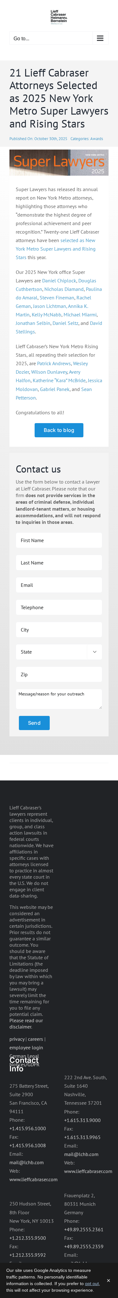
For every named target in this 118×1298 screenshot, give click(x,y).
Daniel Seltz (65, 323)
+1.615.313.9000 (82, 1120)
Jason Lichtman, (50, 306)
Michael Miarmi (80, 314)
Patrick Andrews (54, 363)
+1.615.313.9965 (82, 1137)
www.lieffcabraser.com (33, 1179)
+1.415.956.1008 (27, 1145)
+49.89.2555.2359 (84, 1246)
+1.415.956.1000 (27, 1128)
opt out (92, 1283)
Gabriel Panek (55, 389)
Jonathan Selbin (33, 323)
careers (35, 1039)
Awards (96, 138)
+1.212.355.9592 (27, 1255)
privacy (16, 1039)
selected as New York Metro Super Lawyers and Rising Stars (56, 248)
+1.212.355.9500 (27, 1238)
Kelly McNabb (46, 314)
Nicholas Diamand (64, 289)
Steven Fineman (57, 297)
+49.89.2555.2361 (84, 1229)
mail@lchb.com (26, 1162)
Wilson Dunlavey (49, 372)
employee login (26, 1047)
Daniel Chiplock (59, 280)
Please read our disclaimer (26, 1023)
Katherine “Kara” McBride (59, 380)
